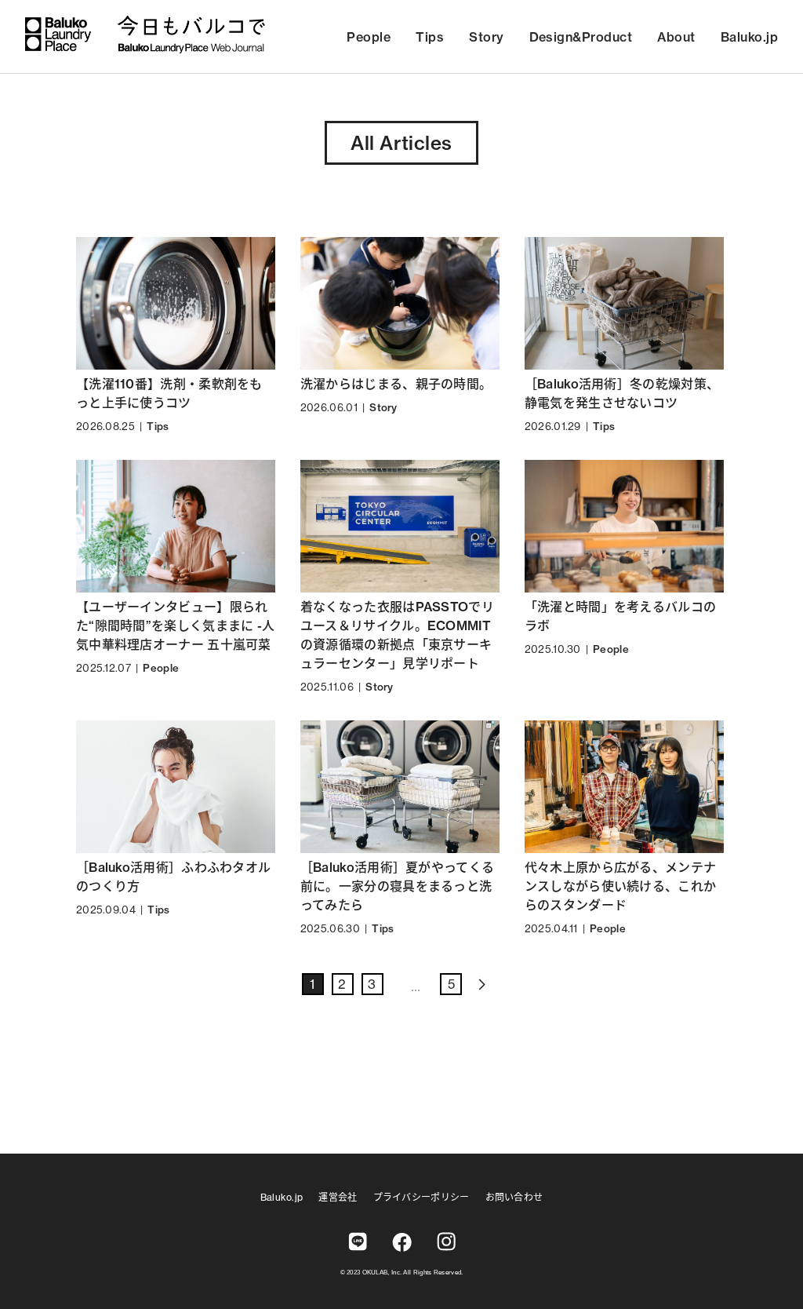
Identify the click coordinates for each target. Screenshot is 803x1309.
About (676, 37)
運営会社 (337, 1197)
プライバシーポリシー (421, 1197)
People (369, 37)
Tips (430, 37)
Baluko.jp (749, 37)
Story (486, 37)
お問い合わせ (514, 1197)
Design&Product (581, 37)
